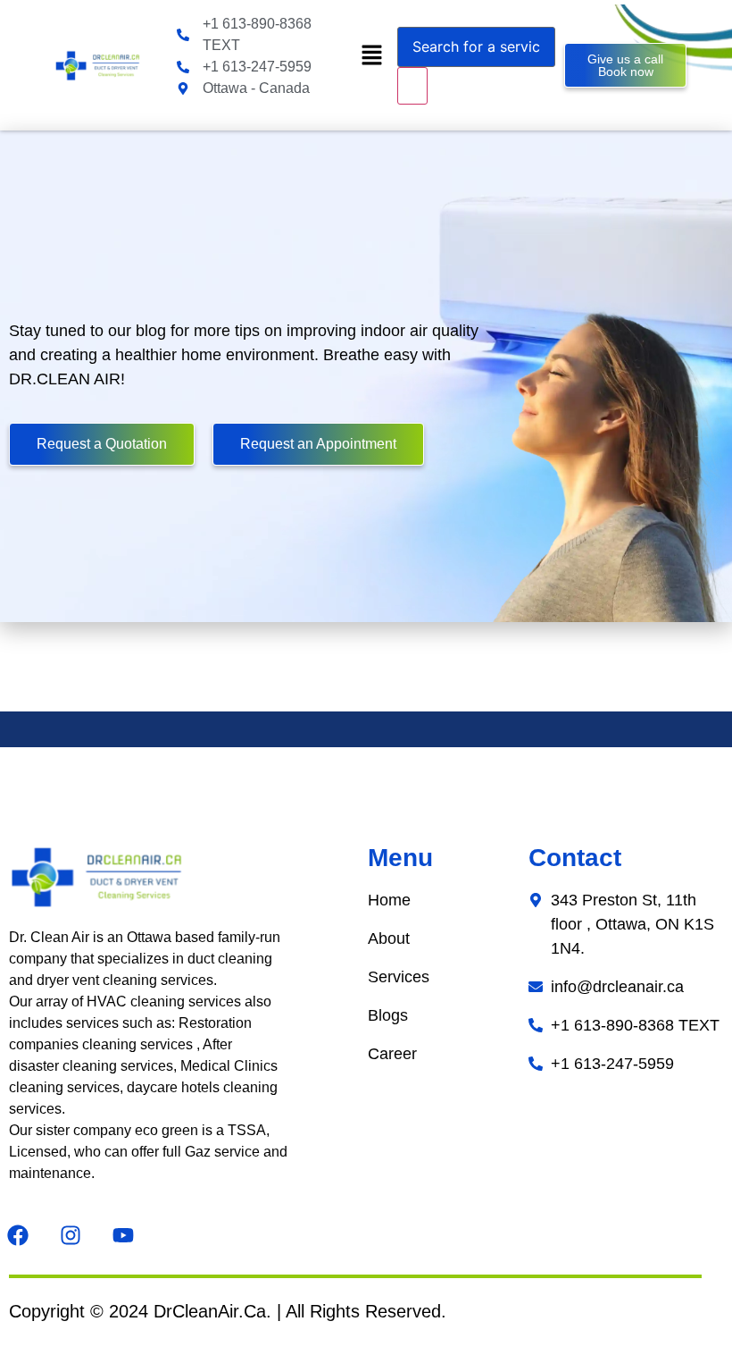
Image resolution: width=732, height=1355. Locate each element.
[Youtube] (123, 1235)
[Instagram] (70, 1235)
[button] (371, 56)
